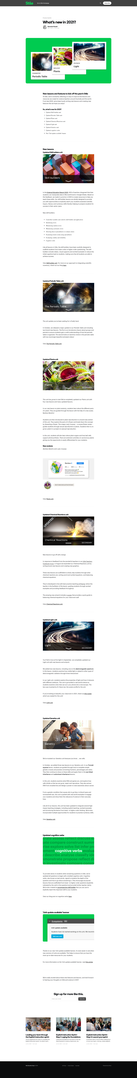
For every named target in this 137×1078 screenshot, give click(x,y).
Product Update (47, 18)
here (64, 265)
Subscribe (107, 3)
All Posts (64, 1065)
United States (71, 1065)
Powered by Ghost (107, 1065)
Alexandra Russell (53, 26)
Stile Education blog (30, 1065)
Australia (77, 1065)
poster (69, 595)
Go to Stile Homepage (43, 3)
